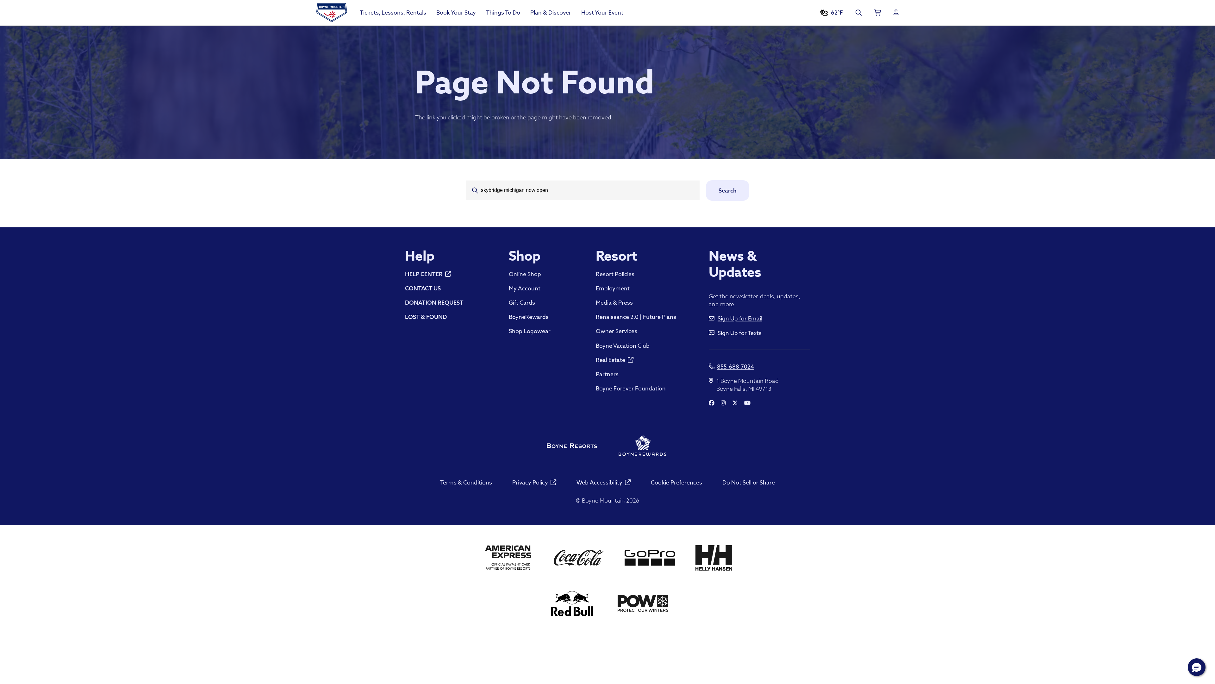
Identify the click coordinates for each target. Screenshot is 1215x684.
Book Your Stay (456, 12)
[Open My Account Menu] (896, 12)
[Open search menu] (858, 12)
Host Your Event (602, 12)
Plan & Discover (550, 12)
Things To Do (503, 12)
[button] (1197, 667)
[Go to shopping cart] (877, 12)
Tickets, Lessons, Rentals (393, 12)
